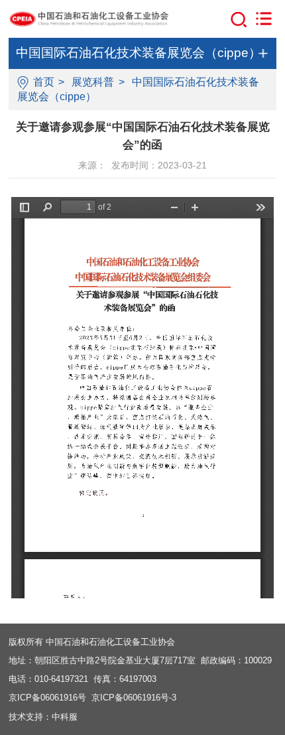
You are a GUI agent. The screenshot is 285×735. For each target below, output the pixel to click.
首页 (43, 82)
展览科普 (93, 82)
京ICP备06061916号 (47, 697)
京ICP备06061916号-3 (133, 697)
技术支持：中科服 (43, 717)
